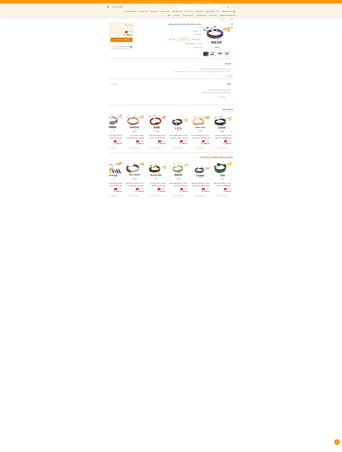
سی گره (195, 31)
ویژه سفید (172, 39)
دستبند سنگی (222, 19)
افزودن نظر (114, 84)
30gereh (231, 19)
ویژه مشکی (196, 39)
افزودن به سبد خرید (120, 40)
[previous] (231, 131)
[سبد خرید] (108, 7)
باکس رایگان (183, 39)
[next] (111, 131)
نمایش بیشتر (229, 76)
